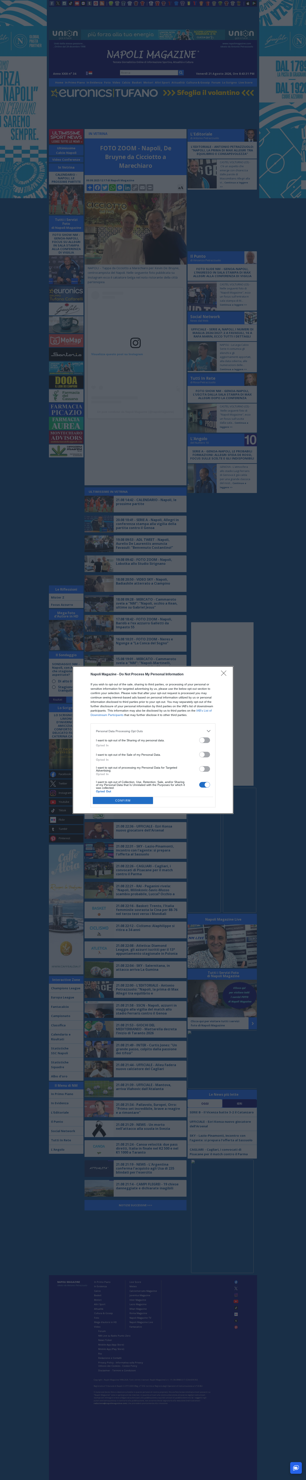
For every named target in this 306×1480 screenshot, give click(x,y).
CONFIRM (123, 800)
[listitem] (153, 731)
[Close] (225, 674)
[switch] (204, 740)
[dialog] (153, 740)
